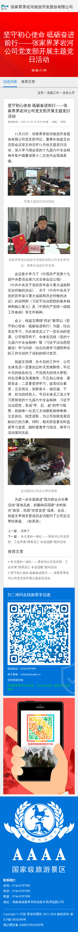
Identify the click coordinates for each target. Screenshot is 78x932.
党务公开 (69, 92)
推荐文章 (28, 81)
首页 (40, 92)
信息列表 (10, 81)
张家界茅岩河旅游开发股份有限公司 (41, 7)
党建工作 (53, 92)
